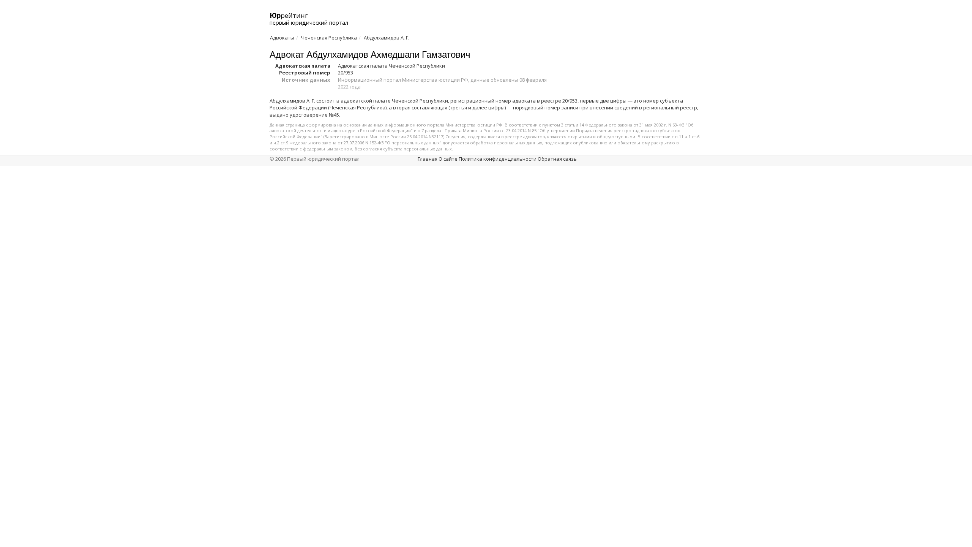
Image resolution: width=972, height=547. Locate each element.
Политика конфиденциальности (497, 158)
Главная (427, 158)
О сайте (448, 158)
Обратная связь (557, 158)
